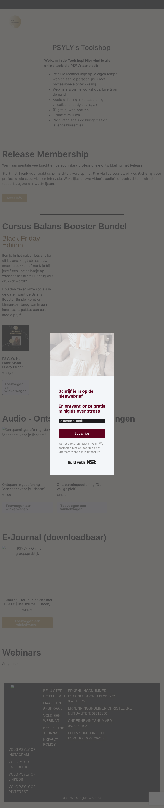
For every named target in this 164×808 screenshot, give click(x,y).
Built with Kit (82, 462)
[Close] (108, 339)
